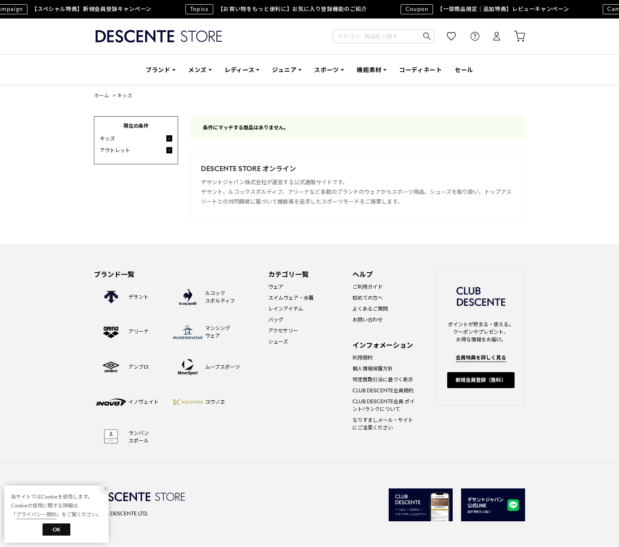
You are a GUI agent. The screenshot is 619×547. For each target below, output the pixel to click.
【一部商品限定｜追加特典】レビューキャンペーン (484, 9)
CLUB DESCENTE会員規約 (383, 390)
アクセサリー (283, 330)
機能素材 (369, 70)
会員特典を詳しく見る (481, 357)
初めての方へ (367, 298)
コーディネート (420, 70)
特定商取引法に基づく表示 (382, 379)
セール (464, 70)
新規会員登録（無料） (481, 380)
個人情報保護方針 (372, 368)
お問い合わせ (367, 319)
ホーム (101, 95)
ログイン (491, 36)
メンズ (197, 70)
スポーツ (326, 70)
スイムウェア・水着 (291, 298)
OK (56, 529)
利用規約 (362, 357)
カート (513, 36)
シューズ (278, 341)
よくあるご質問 (370, 309)
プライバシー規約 (36, 514)
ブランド (158, 70)
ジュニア (284, 70)
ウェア (275, 287)
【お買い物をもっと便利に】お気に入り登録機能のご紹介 (274, 9)
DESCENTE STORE (159, 36)
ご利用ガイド (367, 287)
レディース (239, 70)
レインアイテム (285, 309)
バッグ (275, 319)
